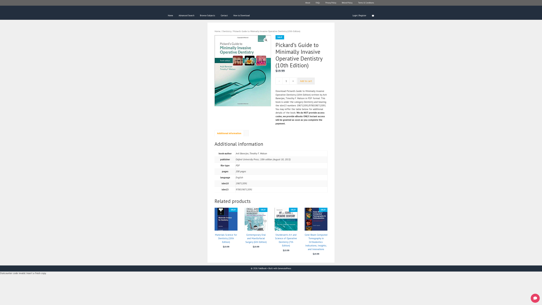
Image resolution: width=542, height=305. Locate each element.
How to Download (241, 15)
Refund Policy (347, 3)
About (307, 3)
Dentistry (226, 31)
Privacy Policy (330, 3)
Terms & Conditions (366, 3)
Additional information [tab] (229, 133)
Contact (224, 15)
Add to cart (306, 81)
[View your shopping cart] (373, 15)
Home (170, 15)
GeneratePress (284, 268)
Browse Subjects (207, 15)
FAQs (318, 3)
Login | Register (359, 15)
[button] (266, 40)
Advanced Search (186, 15)
